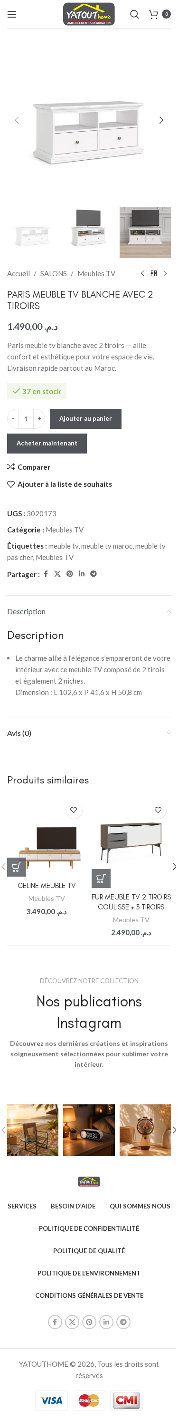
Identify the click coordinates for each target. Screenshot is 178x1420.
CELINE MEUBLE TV (47, 885)
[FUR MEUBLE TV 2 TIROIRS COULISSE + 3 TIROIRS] (131, 842)
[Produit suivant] (165, 273)
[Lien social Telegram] (93, 574)
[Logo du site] (89, 13)
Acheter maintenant (47, 443)
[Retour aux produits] (153, 273)
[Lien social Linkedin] (81, 574)
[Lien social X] (57, 574)
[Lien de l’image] (89, 1181)
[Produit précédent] (142, 273)
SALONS (53, 273)
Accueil (18, 273)
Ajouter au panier (85, 418)
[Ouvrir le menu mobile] (11, 14)
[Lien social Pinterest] (70, 574)
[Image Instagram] (32, 1130)
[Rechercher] (134, 14)
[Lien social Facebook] (45, 574)
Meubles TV (96, 273)
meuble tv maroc (106, 545)
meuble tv (63, 545)
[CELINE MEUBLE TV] (47, 837)
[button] (16, 120)
